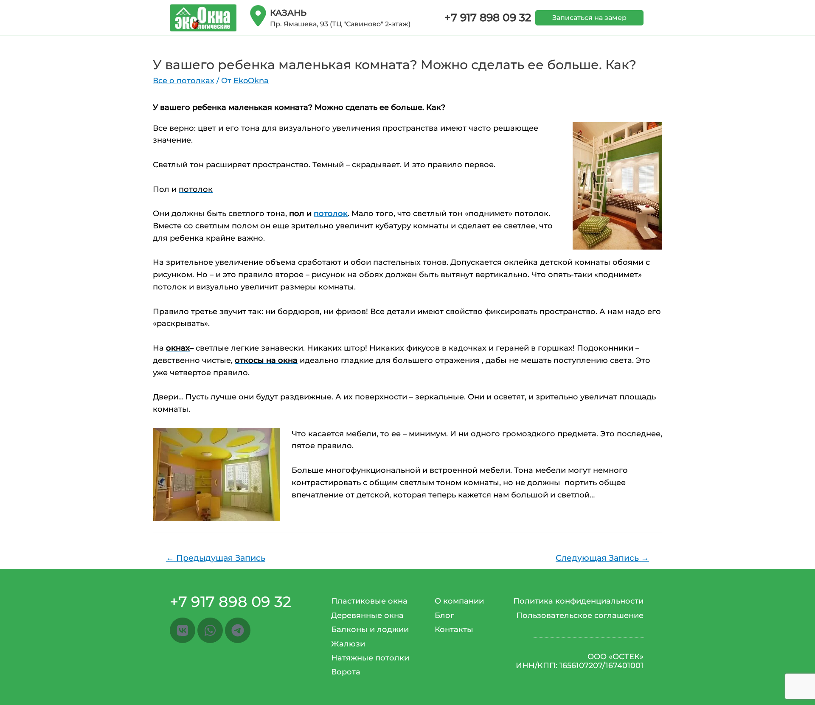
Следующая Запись (602, 558)
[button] (589, 17)
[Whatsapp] (210, 630)
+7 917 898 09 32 (487, 17)
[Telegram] (237, 630)
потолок (331, 213)
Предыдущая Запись (215, 558)
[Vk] (182, 630)
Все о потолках (183, 80)
